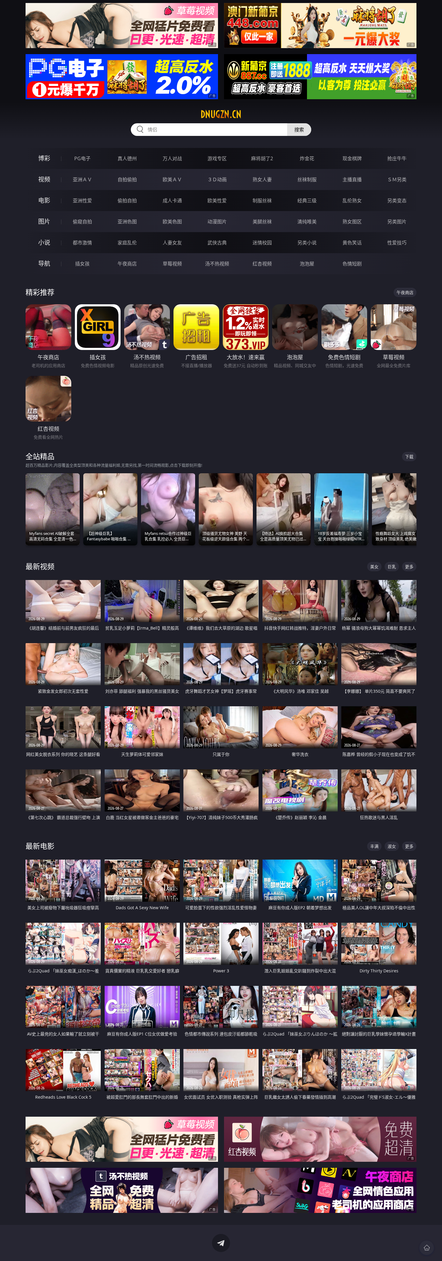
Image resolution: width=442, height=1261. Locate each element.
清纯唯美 (307, 221)
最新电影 (40, 846)
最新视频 (40, 566)
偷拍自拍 (127, 200)
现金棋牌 (352, 158)
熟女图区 (352, 221)
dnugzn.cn (221, 114)
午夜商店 (127, 263)
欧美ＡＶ (172, 179)
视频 (44, 179)
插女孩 (82, 263)
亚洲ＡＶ (82, 179)
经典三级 (307, 200)
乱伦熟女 (352, 200)
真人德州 (127, 158)
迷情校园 (262, 242)
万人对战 (172, 158)
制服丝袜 (262, 200)
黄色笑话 (352, 242)
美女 (374, 566)
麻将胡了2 (262, 158)
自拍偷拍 (127, 179)
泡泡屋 (307, 263)
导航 (44, 263)
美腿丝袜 (262, 221)
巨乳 (392, 566)
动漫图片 (217, 221)
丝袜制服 (307, 179)
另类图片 (397, 221)
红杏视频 (262, 263)
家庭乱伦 (127, 242)
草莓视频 (172, 263)
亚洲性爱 (82, 200)
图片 (44, 221)
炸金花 (307, 158)
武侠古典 (217, 242)
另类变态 (397, 200)
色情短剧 (352, 263)
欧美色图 (172, 221)
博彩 (44, 158)
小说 (44, 242)
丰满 (374, 846)
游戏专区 (217, 158)
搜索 (299, 129)
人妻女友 (172, 242)
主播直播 (352, 179)
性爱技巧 (397, 242)
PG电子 (82, 158)
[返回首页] (426, 1248)
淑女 (392, 846)
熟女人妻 (262, 179)
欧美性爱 (217, 200)
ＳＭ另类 (397, 179)
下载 (409, 456)
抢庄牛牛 (397, 158)
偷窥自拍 (82, 221)
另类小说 (307, 242)
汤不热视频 (217, 263)
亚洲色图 (127, 221)
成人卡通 (172, 200)
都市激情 (82, 242)
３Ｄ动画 (217, 179)
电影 (44, 200)
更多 (409, 566)
